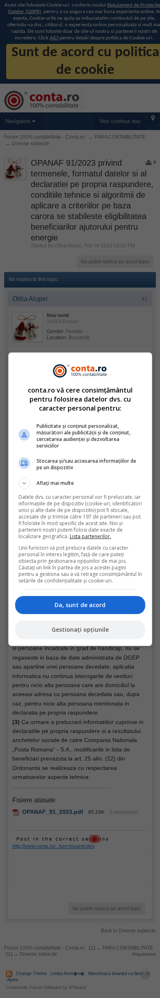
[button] (80, 483)
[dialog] (80, 499)
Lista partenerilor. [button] (90, 536)
